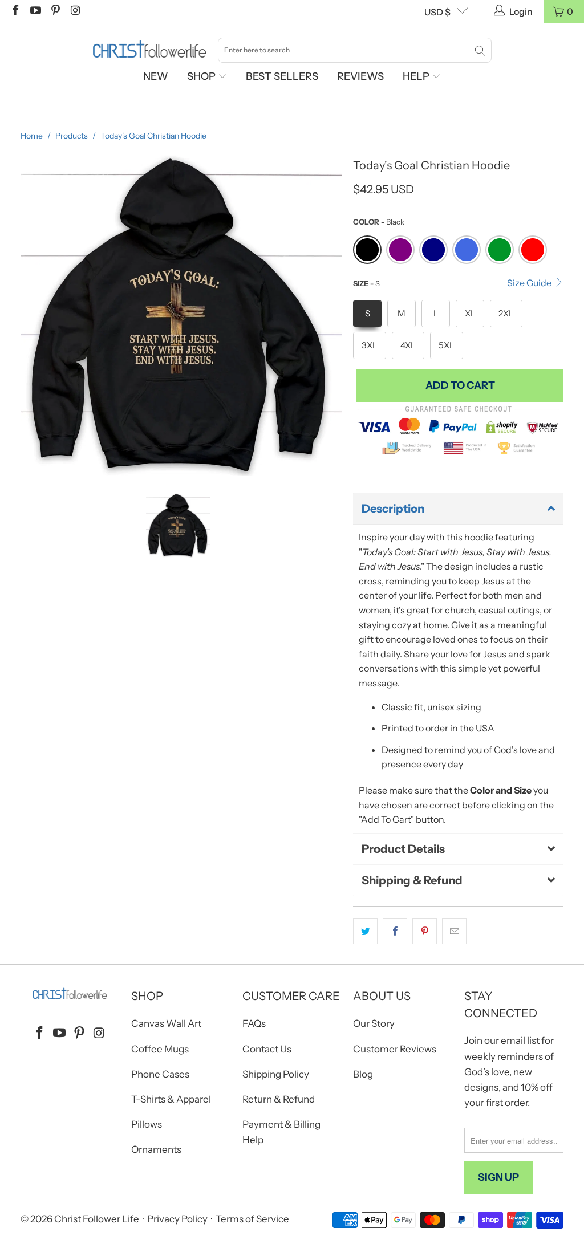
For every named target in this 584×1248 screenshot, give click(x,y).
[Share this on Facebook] (395, 931)
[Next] (333, 315)
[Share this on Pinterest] (424, 931)
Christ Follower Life (96, 1219)
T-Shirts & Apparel (171, 1099)
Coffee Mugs (160, 1049)
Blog (363, 1074)
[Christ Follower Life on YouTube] (35, 11)
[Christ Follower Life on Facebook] (15, 11)
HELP (417, 76)
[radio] (367, 249)
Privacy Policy (177, 1219)
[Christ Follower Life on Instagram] (74, 11)
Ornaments (156, 1149)
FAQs (254, 1023)
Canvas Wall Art (166, 1023)
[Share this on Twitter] (365, 931)
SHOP (202, 76)
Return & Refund (278, 1099)
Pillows (146, 1124)
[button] (458, 509)
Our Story (374, 1023)
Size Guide (530, 282)
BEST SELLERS (282, 76)
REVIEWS (360, 76)
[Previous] (29, 315)
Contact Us (266, 1049)
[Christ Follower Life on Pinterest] (54, 11)
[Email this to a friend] (454, 931)
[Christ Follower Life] (149, 49)
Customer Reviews (394, 1049)
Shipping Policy (275, 1074)
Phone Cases (160, 1074)
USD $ (437, 12)
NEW (155, 76)
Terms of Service (252, 1219)
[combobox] (355, 50)
